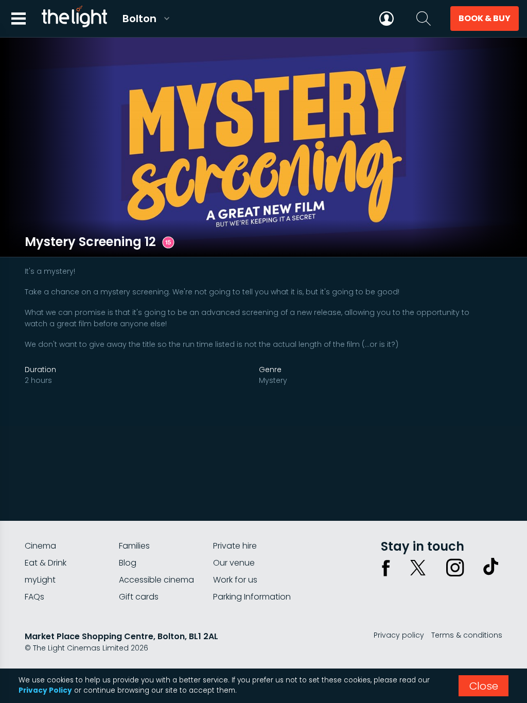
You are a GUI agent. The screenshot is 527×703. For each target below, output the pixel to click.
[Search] (423, 18)
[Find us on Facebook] (386, 567)
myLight (40, 580)
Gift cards (139, 597)
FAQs (34, 597)
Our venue (234, 563)
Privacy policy (399, 635)
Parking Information (252, 597)
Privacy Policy (45, 690)
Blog (127, 563)
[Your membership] (386, 18)
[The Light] (74, 18)
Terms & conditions (466, 635)
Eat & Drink (45, 563)
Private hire (235, 546)
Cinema (40, 546)
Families (134, 546)
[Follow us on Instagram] (455, 567)
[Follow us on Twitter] (418, 567)
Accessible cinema (156, 580)
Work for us (235, 580)
